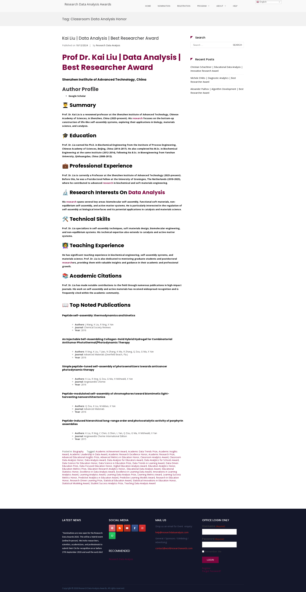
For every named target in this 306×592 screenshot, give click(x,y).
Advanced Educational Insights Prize (80, 457)
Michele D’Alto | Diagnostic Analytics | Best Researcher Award (213, 79)
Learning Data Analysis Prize (121, 474)
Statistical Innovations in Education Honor (154, 480)
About (219, 6)
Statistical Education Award (117, 480)
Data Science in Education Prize (115, 463)
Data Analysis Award (95, 460)
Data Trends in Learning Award (148, 463)
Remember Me (213, 551)
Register (206, 568)
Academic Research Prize (162, 454)
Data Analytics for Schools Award (161, 460)
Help (235, 6)
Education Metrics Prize (74, 468)
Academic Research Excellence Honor (128, 454)
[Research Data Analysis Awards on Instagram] (142, 528)
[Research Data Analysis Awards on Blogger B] (119, 528)
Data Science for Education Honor (79, 463)
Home (148, 6)
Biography (78, 451)
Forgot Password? (211, 571)
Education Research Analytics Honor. (106, 468)
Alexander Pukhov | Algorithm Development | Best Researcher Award (217, 90)
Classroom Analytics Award (154, 457)
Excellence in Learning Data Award (134, 471)
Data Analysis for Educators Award (125, 460)
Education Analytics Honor (161, 465)
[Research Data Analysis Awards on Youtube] (127, 528)
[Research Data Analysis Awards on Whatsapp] (112, 535)
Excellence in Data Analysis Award (97, 471)
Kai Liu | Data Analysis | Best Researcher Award (110, 38)
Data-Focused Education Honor (95, 465)
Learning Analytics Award (93, 474)
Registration (183, 6)
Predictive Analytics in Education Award (98, 477)
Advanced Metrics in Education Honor (119, 457)
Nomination (164, 6)
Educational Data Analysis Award (143, 468)
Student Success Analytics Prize (107, 483)
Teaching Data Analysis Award (140, 483)
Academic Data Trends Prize (142, 451)
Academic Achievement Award (111, 451)
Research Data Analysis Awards (88, 4)
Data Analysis (146, 192)
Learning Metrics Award (149, 474)
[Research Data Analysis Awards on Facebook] (134, 528)
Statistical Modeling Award (75, 483)
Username (213, 526)
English (262, 2)
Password (213, 539)
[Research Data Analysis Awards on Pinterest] (112, 528)
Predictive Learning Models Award (137, 477)
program (202, 6)
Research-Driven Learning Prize (86, 480)
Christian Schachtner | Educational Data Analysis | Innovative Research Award (216, 68)
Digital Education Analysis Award (130, 465)
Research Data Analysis (108, 45)
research (137, 118)
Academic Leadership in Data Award (88, 454)
